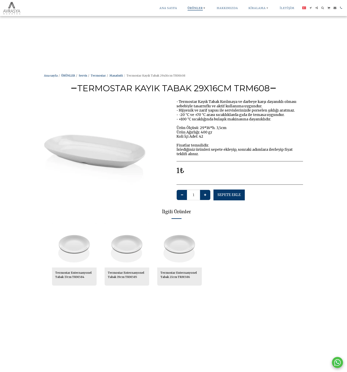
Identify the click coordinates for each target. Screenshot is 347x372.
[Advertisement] (120, 28)
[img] (74, 245)
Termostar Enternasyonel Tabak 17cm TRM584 (73, 275)
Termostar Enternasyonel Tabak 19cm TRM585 (126, 275)
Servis (83, 75)
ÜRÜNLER (68, 75)
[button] (258, 8)
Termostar (98, 75)
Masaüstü (116, 75)
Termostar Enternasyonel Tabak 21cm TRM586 (178, 275)
